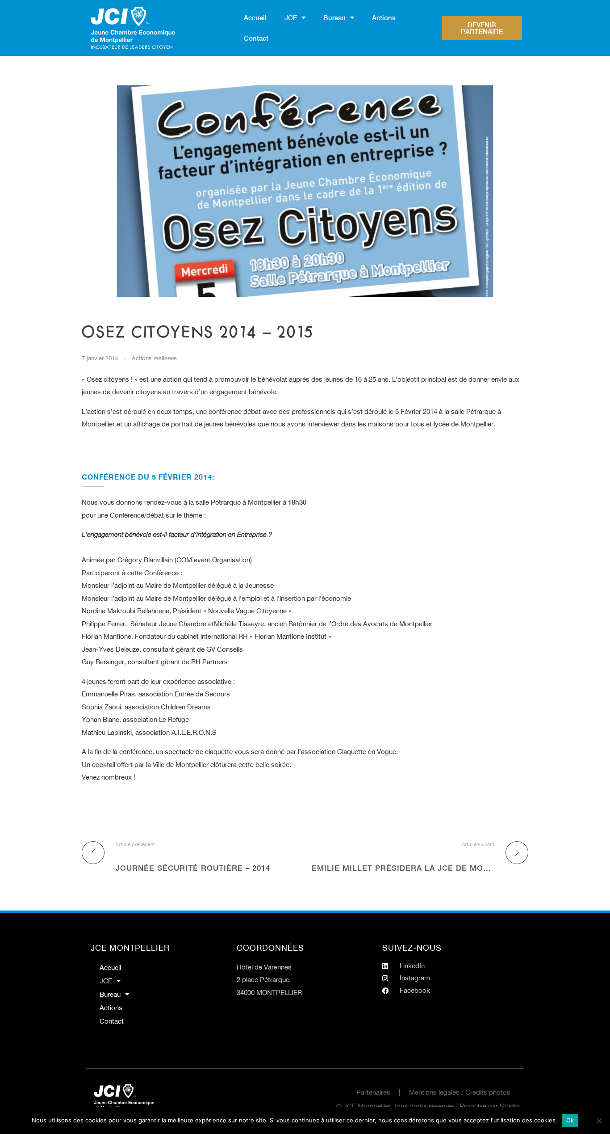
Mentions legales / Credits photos (459, 1092)
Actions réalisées (154, 358)
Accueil (255, 17)
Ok (570, 1120)
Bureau (334, 17)
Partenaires (373, 1092)
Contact (256, 38)
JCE (290, 17)
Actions (384, 17)
